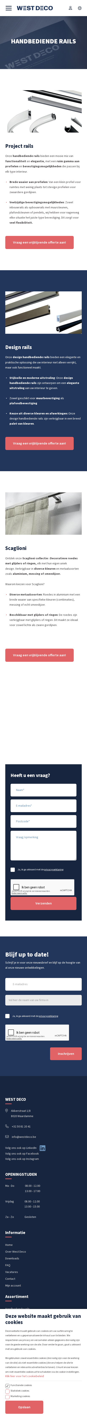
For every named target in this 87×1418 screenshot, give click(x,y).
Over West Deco (15, 1252)
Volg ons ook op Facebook (22, 1154)
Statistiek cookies (20, 1391)
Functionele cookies (21, 1385)
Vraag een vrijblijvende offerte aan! (39, 242)
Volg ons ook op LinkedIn (21, 1148)
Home (9, 1245)
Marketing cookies (20, 1396)
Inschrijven (66, 1053)
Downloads (12, 1258)
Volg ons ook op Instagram (22, 1159)
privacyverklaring (53, 869)
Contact (10, 1279)
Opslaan (24, 1407)
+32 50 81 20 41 (21, 1126)
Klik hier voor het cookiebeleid (24, 1376)
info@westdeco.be (24, 1137)
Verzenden (43, 903)
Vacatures (11, 1272)
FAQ (7, 1265)
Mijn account (13, 1286)
